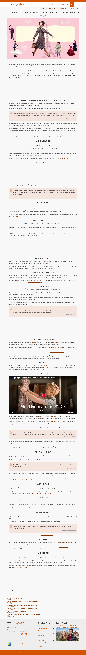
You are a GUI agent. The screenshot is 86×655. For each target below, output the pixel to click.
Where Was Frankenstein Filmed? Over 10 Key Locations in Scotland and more (23, 595)
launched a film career (54, 347)
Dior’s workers (39, 447)
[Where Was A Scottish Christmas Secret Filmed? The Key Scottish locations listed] (67, 634)
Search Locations (12, 0)
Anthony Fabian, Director (71, 118)
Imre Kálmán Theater (63, 547)
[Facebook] (24, 634)
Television (62, 4)
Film (67, 4)
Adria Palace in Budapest (24, 567)
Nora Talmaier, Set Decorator (70, 436)
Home (52, 4)
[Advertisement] (43, 88)
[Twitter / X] (75, 0)
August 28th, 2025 (10, 599)
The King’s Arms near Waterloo (37, 205)
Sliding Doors (65, 158)
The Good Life (41, 635)
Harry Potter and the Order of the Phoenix (44, 643)
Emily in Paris (41, 630)
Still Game (40, 646)
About (71, 0)
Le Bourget (39, 356)
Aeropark (57, 342)
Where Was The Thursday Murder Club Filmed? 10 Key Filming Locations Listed (23, 598)
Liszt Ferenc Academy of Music (24, 507)
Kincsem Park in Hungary (47, 292)
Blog (71, 4)
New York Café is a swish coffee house (18, 560)
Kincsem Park (67, 292)
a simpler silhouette (25, 479)
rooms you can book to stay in (35, 282)
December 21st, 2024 (10, 616)
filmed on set (54, 421)
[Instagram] (78, 0)
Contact (76, 4)
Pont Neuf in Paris (45, 365)
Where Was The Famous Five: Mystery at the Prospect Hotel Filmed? (21, 611)
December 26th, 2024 (11, 612)
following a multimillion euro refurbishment (41, 493)
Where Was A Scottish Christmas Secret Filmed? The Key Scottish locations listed (23, 592)
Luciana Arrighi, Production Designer (69, 530)
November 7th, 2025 (10, 596)
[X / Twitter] (22, 634)
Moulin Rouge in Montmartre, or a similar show (63, 544)
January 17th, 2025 (10, 609)
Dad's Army (40, 625)
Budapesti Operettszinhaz (64, 542)
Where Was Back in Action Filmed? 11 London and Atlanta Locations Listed (22, 608)
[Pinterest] (76, 0)
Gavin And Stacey (41, 637)
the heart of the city (27, 418)
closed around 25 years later (63, 233)
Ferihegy (34, 342)
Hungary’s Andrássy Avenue (46, 416)
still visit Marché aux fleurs (47, 535)
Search (56, 4)
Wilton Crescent (42, 261)
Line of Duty (40, 633)
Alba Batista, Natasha (71, 468)
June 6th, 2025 (9, 603)
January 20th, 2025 (10, 606)
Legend (16, 216)
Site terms (9, 653)
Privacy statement (14, 653)
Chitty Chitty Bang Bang (43, 628)
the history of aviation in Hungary (57, 352)
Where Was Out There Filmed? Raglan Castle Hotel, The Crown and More (22, 605)
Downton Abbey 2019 (42, 640)
